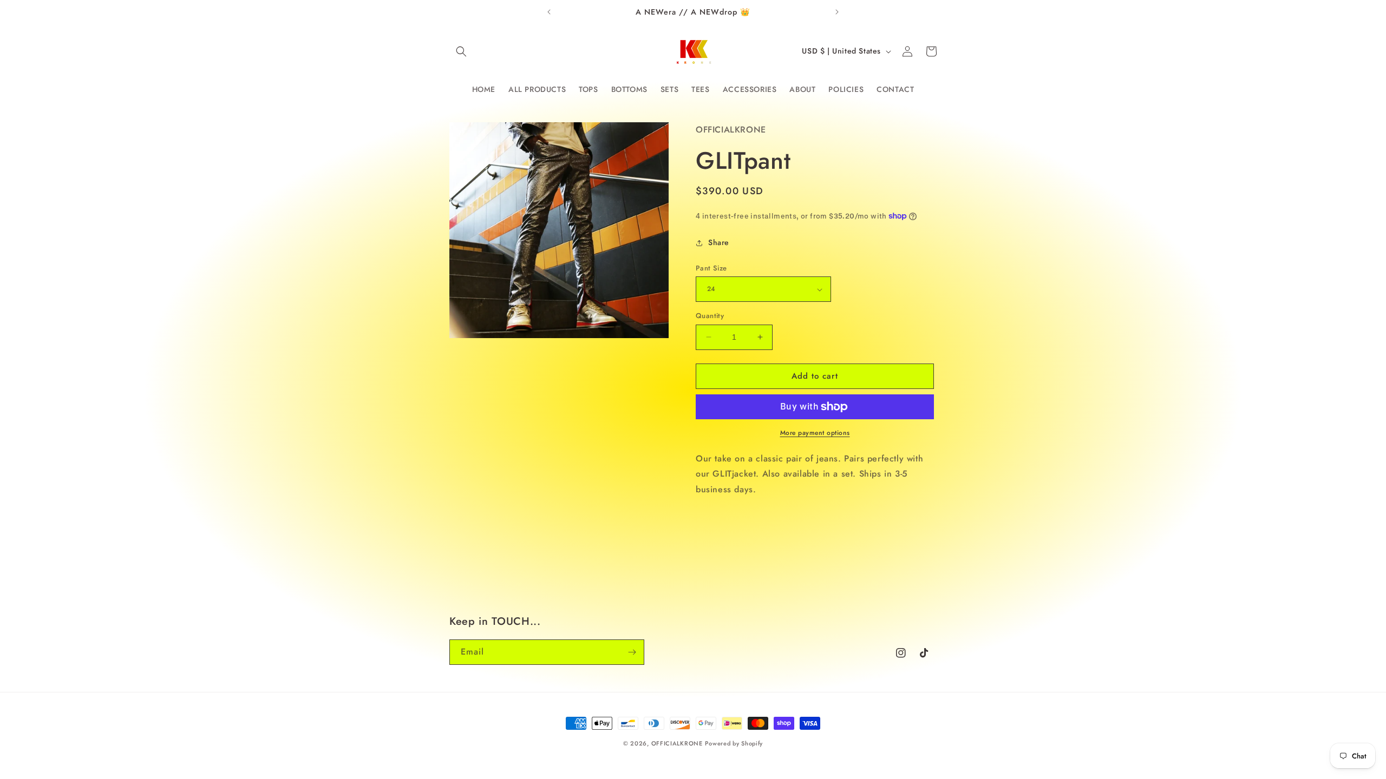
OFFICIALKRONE (677, 743)
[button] (461, 51)
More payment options (815, 433)
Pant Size (711, 268)
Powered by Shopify (734, 743)
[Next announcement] (837, 12)
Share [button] (718, 242)
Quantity (710, 316)
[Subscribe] (632, 652)
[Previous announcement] (549, 12)
